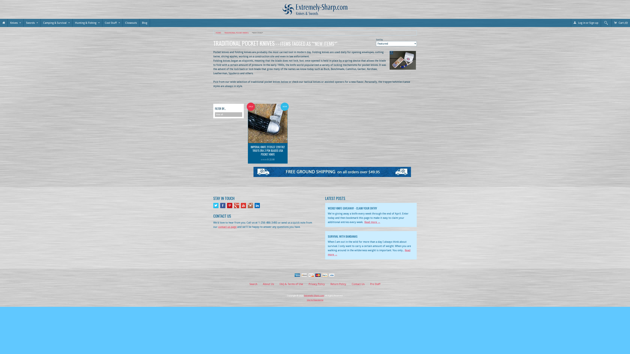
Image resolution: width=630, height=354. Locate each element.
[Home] (4, 23)
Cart (623, 22)
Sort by (379, 39)
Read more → (372, 222)
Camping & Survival (55, 22)
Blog (144, 22)
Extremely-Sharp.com (314, 295)
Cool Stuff (111, 22)
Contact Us (358, 284)
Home (218, 33)
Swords (30, 22)
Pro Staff (375, 284)
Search (253, 284)
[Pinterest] (229, 205)
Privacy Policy (317, 284)
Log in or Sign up (588, 22)
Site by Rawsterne (315, 300)
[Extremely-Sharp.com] (315, 8)
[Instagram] (250, 205)
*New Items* (257, 33)
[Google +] (236, 205)
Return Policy (338, 284)
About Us (268, 284)
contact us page (227, 226)
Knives (14, 22)
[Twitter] (216, 205)
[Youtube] (243, 205)
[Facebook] (222, 205)
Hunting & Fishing (85, 22)
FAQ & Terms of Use (291, 284)
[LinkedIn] (257, 205)
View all (219, 114)
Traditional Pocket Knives (236, 33)
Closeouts (131, 22)
